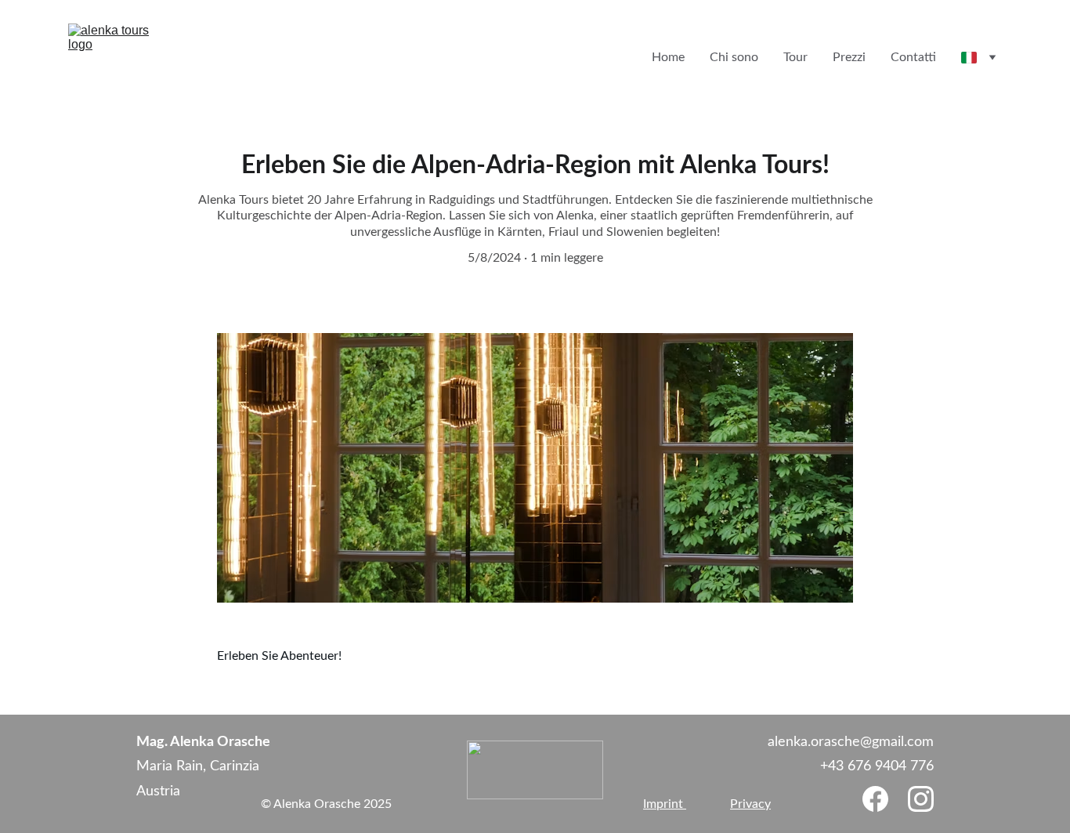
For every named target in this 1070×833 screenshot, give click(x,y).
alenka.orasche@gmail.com (851, 742)
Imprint (664, 804)
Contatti (913, 57)
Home (668, 57)
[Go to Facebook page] (875, 799)
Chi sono (734, 57)
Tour (795, 57)
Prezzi (849, 57)
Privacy (750, 804)
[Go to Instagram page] (921, 799)
